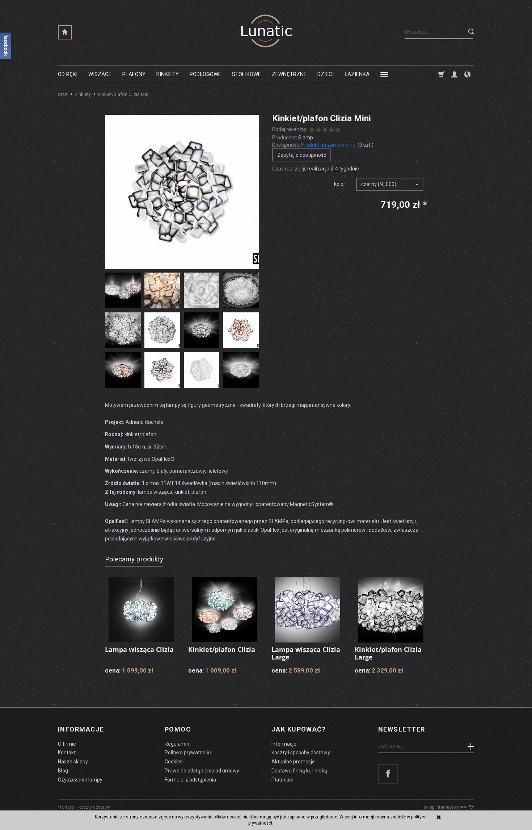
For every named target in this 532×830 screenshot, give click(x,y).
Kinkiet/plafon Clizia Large (388, 653)
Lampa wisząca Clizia (139, 649)
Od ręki (67, 74)
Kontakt (67, 752)
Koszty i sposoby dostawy (300, 752)
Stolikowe (246, 74)
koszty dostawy (94, 807)
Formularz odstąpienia (190, 780)
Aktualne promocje (293, 761)
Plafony (133, 74)
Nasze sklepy (73, 761)
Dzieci (325, 74)
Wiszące (99, 74)
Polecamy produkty (134, 559)
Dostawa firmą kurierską (299, 771)
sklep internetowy (441, 807)
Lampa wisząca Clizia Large (305, 653)
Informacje (81, 729)
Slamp (305, 137)
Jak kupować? (298, 729)
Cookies (174, 761)
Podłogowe (205, 74)
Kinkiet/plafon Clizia (221, 649)
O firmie (67, 744)
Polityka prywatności (188, 752)
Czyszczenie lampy (80, 780)
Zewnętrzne (289, 74)
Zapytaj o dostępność (301, 155)
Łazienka (357, 74)
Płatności (282, 780)
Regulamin (177, 744)
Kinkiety (167, 74)
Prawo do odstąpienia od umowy (202, 771)
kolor (339, 184)
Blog (63, 771)
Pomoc (178, 729)
